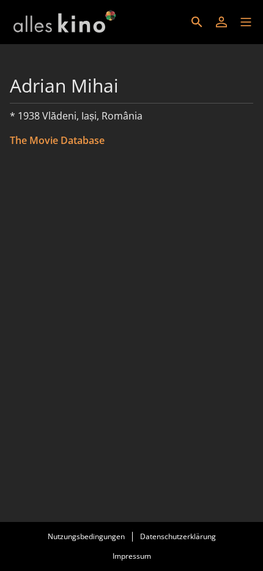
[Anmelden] (221, 22)
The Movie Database (57, 140)
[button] (246, 22)
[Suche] (197, 22)
